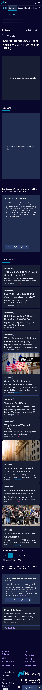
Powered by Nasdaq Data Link (18, 600)
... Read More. (14, 216)
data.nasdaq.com (22, 595)
